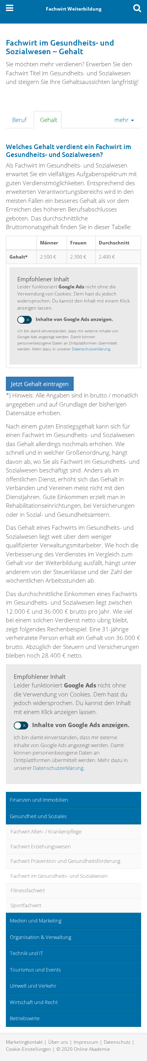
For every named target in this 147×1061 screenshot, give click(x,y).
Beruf (19, 120)
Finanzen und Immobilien (39, 799)
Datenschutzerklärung (91, 349)
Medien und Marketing (36, 920)
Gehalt (48, 120)
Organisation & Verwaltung (40, 937)
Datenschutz (117, 1042)
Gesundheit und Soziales (38, 816)
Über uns (58, 1042)
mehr (122, 120)
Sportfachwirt (26, 905)
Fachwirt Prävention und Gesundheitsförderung (65, 860)
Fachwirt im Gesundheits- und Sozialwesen (59, 875)
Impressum (86, 1042)
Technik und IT (26, 953)
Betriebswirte (25, 1018)
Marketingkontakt (24, 1042)
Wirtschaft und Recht (34, 1002)
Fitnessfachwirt (28, 890)
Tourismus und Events (35, 969)
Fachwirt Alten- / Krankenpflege (46, 831)
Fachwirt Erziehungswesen (41, 846)
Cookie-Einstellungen (28, 1049)
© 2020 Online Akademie (83, 1049)
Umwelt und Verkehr (33, 985)
